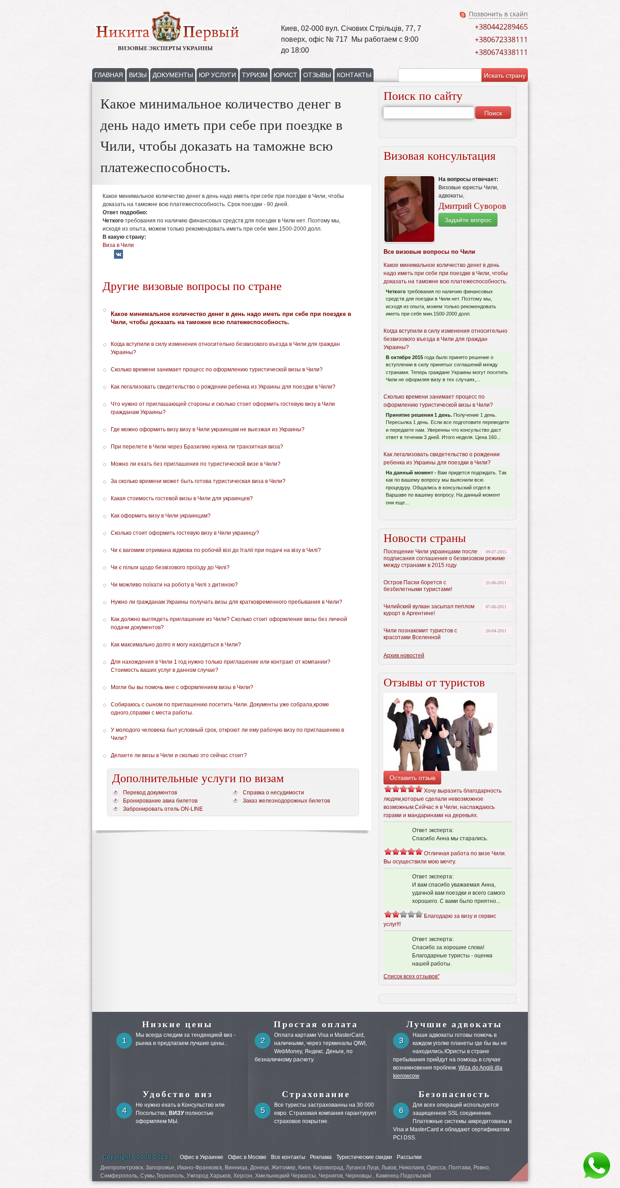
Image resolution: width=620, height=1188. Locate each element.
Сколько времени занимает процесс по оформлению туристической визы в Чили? (217, 369)
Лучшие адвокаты (454, 1024)
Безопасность (454, 1094)
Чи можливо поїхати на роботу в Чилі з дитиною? (174, 585)
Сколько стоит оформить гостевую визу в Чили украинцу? (185, 533)
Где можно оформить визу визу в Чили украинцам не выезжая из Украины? (208, 429)
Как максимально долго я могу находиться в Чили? (176, 644)
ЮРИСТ (285, 75)
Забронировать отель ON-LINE (163, 809)
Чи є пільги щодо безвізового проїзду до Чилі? (170, 567)
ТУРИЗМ (255, 75)
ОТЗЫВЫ (317, 75)
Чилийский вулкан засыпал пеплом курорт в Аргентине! (429, 609)
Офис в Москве (247, 1157)
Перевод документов (150, 792)
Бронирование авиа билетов (160, 801)
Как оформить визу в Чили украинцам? (161, 516)
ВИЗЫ (138, 75)
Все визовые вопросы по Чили (429, 251)
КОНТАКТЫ (354, 75)
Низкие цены (177, 1024)
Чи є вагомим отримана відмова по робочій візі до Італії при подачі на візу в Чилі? (216, 550)
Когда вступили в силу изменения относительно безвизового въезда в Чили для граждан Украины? (445, 339)
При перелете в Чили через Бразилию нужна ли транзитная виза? (197, 447)
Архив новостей (404, 655)
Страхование (316, 1094)
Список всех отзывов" (411, 976)
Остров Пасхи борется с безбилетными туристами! (418, 585)
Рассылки (409, 1157)
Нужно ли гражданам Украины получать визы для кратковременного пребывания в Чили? (226, 602)
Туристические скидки (364, 1157)
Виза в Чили (118, 245)
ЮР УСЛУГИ (217, 75)
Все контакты (288, 1157)
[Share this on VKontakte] (118, 257)
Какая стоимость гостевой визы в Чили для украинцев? (182, 498)
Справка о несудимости (273, 792)
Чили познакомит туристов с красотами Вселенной (420, 634)
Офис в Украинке (201, 1157)
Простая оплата (316, 1024)
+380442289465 (501, 27)
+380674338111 (501, 52)
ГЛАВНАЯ (108, 75)
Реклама (321, 1157)
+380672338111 (501, 39)
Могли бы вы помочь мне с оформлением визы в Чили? (182, 687)
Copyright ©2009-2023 (135, 1157)
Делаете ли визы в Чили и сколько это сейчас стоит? (179, 755)
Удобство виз (178, 1094)
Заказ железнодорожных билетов (286, 801)
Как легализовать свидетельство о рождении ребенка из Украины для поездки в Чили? (223, 387)
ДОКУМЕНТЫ (173, 75)
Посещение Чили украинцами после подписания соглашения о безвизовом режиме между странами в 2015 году (444, 558)
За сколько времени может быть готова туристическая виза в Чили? (198, 481)
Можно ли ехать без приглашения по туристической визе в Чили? (195, 464)
